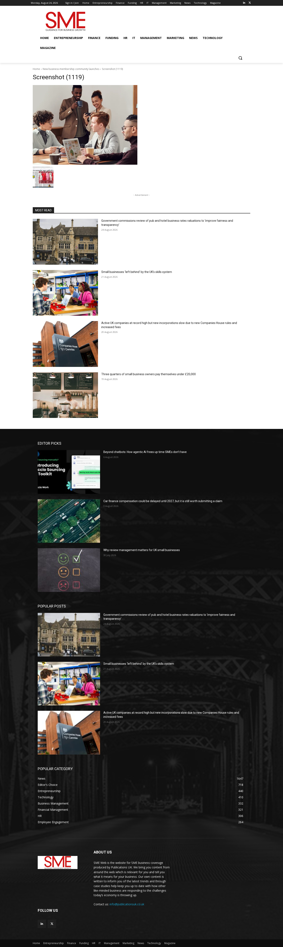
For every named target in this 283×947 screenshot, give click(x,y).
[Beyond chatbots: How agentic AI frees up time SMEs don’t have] (69, 472)
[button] (240, 58)
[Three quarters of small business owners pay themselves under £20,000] (65, 395)
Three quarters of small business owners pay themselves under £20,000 (148, 374)
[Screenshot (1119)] (141, 125)
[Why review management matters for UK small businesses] (69, 570)
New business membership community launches (71, 69)
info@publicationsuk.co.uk (127, 904)
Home (36, 69)
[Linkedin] (244, 3)
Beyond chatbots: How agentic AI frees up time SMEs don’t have (145, 452)
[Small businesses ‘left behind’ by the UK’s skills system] (65, 293)
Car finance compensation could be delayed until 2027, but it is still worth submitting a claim (162, 501)
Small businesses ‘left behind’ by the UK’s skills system (136, 272)
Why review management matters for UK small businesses (141, 550)
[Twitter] (249, 3)
